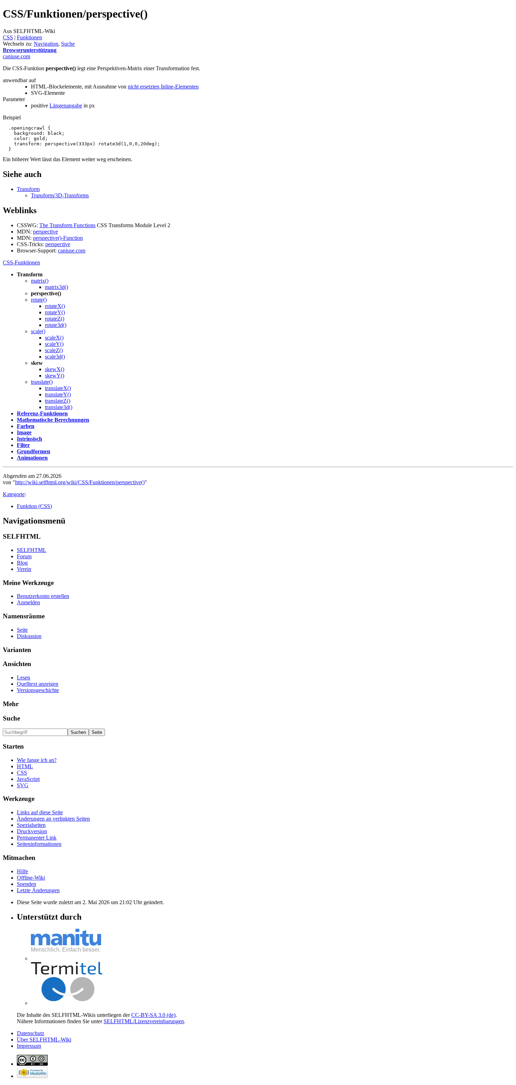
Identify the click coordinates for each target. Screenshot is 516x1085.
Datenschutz (30, 1033)
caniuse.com (71, 251)
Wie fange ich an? (37, 760)
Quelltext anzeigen (37, 684)
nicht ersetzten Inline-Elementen (163, 87)
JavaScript (28, 779)
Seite (22, 630)
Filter (23, 445)
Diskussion (29, 636)
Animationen (32, 458)
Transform (28, 189)
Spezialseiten (31, 825)
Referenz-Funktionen (42, 413)
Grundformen (33, 451)
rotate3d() (55, 325)
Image (24, 432)
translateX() (58, 388)
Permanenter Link (37, 838)
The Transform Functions (67, 225)
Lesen (23, 677)
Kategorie (14, 494)
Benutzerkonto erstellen (43, 596)
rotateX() (55, 306)
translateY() (58, 394)
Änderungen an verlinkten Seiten (53, 819)
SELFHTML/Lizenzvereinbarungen (144, 1021)
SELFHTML (31, 550)
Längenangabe (65, 105)
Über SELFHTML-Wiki (44, 1040)
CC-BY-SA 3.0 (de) (153, 1015)
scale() (38, 331)
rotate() (39, 300)
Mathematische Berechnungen (53, 420)
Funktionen (29, 37)
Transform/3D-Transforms (60, 195)
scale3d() (55, 357)
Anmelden (28, 602)
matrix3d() (56, 287)
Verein (24, 569)
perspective (45, 232)
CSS (8, 37)
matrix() (39, 281)
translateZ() (57, 401)
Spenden (26, 884)
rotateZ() (54, 319)
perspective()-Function (58, 238)
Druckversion (32, 831)
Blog (22, 563)
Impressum (29, 1046)
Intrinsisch (29, 439)
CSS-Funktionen (21, 262)
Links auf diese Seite (40, 812)
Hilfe (22, 871)
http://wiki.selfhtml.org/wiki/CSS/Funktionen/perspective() (80, 482)
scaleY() (54, 344)
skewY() (54, 376)
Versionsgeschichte (38, 690)
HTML (25, 766)
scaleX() (54, 338)
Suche (68, 44)
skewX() (54, 369)
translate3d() (58, 407)
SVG (22, 785)
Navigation (46, 44)
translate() (42, 382)
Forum (24, 556)
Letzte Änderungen (38, 890)
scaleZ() (54, 350)
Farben (25, 426)
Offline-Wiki (31, 878)
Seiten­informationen (39, 844)
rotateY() (55, 312)
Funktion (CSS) (34, 506)
